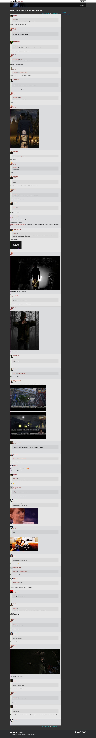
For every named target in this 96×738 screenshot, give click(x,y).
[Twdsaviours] (11, 68)
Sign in (11, 728)
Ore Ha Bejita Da (16, 41)
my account (82, 1)
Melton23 (15, 454)
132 (54, 13)
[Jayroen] (12, 215)
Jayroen (16, 216)
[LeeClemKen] (11, 356)
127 (45, 13)
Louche (14, 603)
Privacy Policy (33, 734)
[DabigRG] (11, 16)
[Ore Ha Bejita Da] (11, 42)
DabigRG (15, 15)
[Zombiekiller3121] (11, 230)
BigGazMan (15, 151)
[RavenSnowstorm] (11, 487)
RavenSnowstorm (17, 487)
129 (48, 13)
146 (58, 13)
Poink (14, 19)
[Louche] (11, 604)
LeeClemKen (16, 355)
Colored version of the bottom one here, (17, 224)
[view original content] (23, 72)
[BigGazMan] (11, 152)
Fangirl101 (15, 72)
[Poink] (11, 29)
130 (50, 13)
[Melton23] (11, 455)
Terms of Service (27, 734)
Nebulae (14, 608)
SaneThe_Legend (17, 380)
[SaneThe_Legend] (11, 381)
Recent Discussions (66, 14)
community (20, 1)
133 (56, 13)
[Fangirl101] (11, 466)
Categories (82, 5)
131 (52, 13)
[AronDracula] (11, 591)
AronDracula (16, 591)
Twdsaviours (16, 68)
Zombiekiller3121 (16, 46)
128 (46, 13)
